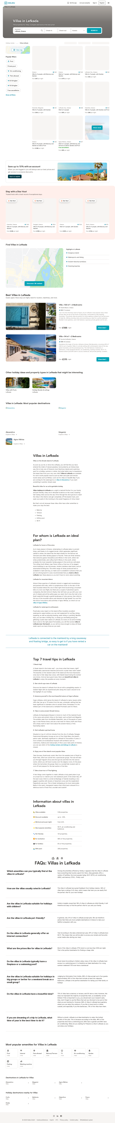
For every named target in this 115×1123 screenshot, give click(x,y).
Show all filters (11, 95)
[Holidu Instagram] (54, 1116)
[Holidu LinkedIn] (57, 1116)
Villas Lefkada (24, 43)
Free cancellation (13, 90)
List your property (85, 3)
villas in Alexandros (62, 480)
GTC (57, 1120)
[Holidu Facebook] (61, 1116)
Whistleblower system (86, 1120)
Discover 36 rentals (34, 283)
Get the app (73, 3)
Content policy (74, 1120)
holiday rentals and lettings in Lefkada (63, 745)
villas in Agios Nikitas (40, 603)
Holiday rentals (10, 43)
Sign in (95, 3)
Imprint (52, 1120)
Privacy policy (64, 1120)
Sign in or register (14, 176)
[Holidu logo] (13, 2)
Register (102, 3)
